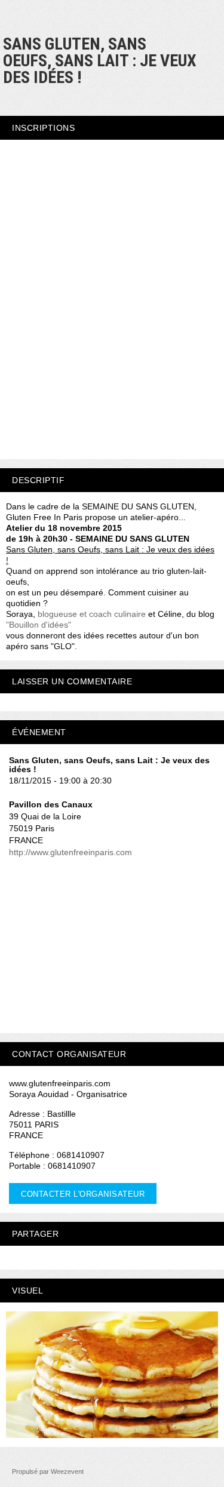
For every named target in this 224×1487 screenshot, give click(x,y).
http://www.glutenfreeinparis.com (70, 852)
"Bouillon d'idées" (38, 624)
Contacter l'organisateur (83, 1194)
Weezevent (67, 1471)
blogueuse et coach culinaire (92, 614)
